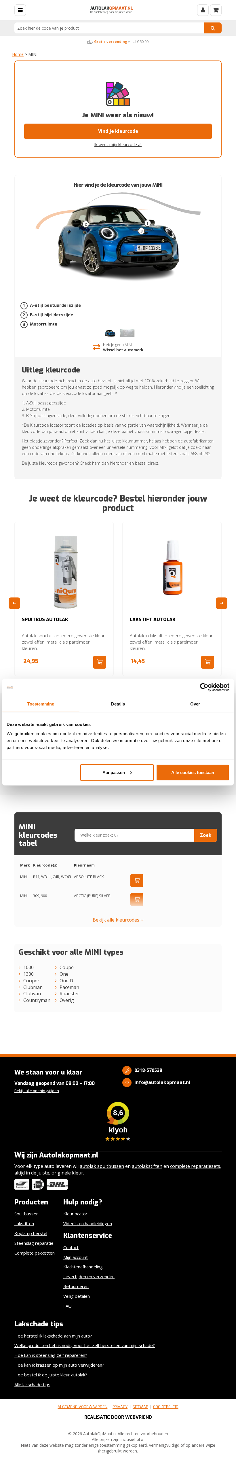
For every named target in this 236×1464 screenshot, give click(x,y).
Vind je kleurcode (118, 131)
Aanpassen (113, 772)
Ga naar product (99, 662)
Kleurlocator (75, 1214)
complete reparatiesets (195, 1166)
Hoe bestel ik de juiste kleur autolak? (50, 1375)
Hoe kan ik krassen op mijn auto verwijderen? (59, 1365)
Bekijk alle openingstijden (36, 1090)
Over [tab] (195, 703)
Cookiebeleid (165, 1406)
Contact (71, 1247)
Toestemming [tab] (40, 703)
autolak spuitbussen (102, 1166)
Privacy (120, 1406)
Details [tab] (118, 703)
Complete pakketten (34, 1253)
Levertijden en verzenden (89, 1276)
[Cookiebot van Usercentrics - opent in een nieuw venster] (204, 687)
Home (18, 54)
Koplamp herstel (30, 1233)
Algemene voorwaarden (82, 1406)
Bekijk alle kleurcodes (116, 920)
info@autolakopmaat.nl (162, 1082)
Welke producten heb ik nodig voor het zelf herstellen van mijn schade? (84, 1345)
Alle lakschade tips (32, 1384)
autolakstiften (147, 1166)
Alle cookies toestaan (192, 772)
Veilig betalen (76, 1296)
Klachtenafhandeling (83, 1267)
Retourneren (76, 1286)
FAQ (67, 1306)
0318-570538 (148, 1070)
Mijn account (75, 1257)
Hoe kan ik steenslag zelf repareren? (50, 1355)
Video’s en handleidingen (87, 1223)
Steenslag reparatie (34, 1243)
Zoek (206, 835)
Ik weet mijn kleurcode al (118, 144)
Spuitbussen (26, 1214)
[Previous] (14, 603)
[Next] (221, 603)
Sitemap (140, 1406)
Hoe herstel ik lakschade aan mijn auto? (53, 1336)
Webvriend (138, 1417)
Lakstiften (24, 1223)
